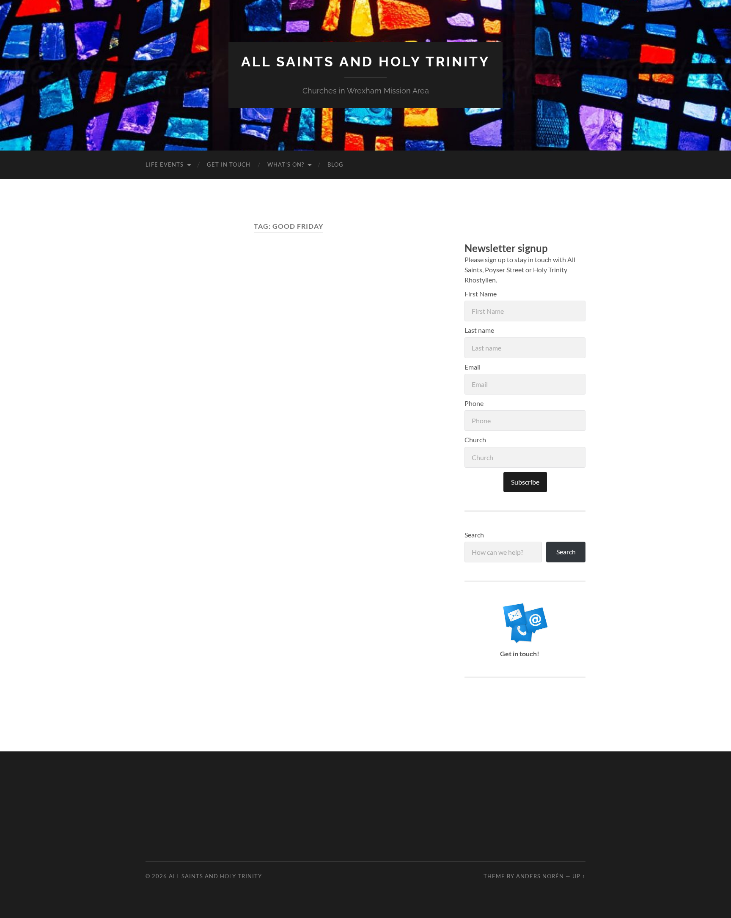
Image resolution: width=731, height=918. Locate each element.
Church (475, 440)
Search (474, 535)
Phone (474, 403)
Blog (335, 164)
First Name (480, 294)
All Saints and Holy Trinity (365, 61)
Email (472, 367)
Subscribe (525, 482)
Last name (479, 330)
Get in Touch (228, 164)
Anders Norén (540, 876)
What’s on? (285, 164)
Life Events (165, 164)
